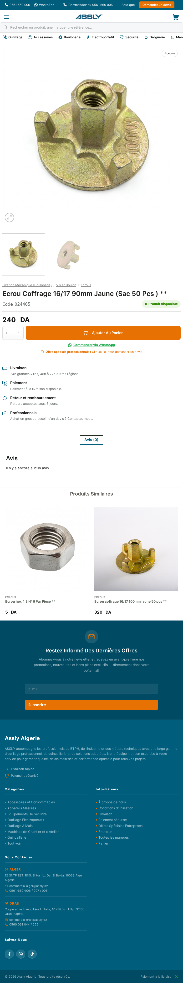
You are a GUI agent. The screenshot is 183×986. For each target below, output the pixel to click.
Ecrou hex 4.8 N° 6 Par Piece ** (30, 601)
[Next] (170, 135)
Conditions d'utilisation (115, 808)
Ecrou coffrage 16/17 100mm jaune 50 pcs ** (130, 601)
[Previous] (12, 135)
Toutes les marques (113, 837)
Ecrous (170, 53)
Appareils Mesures (21, 808)
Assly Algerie (26, 976)
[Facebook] (9, 954)
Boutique (128, 5)
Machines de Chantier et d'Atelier (33, 832)
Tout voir (14, 843)
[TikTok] (32, 954)
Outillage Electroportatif (25, 820)
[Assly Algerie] (89, 17)
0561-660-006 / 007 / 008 (28, 890)
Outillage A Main (20, 826)
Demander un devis (156, 5)
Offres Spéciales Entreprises (120, 826)
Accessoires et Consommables (31, 802)
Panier (103, 843)
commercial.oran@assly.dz (28, 919)
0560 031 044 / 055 (23, 924)
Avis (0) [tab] (91, 439)
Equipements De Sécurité (27, 814)
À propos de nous (112, 802)
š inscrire (37, 704)
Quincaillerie (16, 837)
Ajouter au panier (107, 332)
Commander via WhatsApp (94, 345)
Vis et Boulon (66, 285)
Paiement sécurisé (112, 820)
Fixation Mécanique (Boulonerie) (27, 285)
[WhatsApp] (20, 954)
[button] (6, 17)
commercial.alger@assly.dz (28, 886)
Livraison (105, 814)
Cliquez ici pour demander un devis (94, 352)
